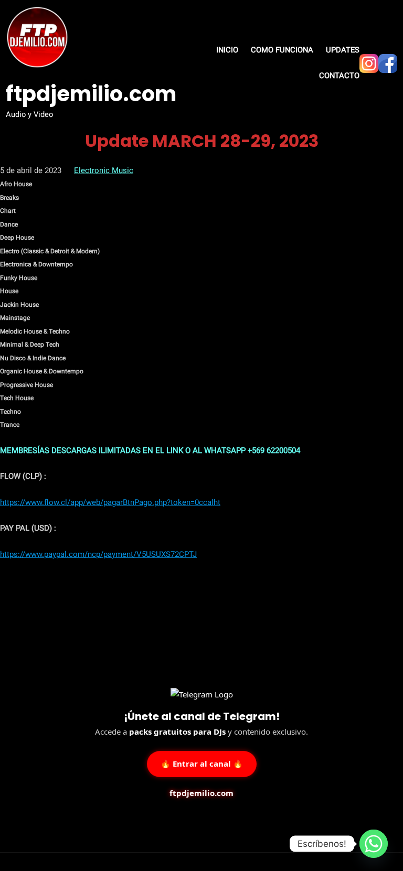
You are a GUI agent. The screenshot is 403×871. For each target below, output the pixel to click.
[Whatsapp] (373, 844)
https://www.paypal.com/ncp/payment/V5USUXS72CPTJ (98, 554)
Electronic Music (103, 170)
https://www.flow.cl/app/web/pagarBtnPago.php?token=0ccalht (110, 502)
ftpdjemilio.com (91, 94)
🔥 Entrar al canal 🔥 (202, 763)
